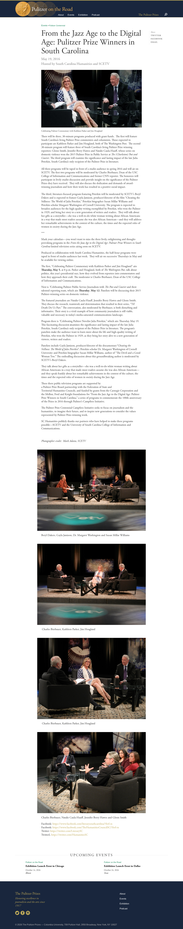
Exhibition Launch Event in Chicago (45, 866)
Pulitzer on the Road (34, 862)
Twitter (156, 35)
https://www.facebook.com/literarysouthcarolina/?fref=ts (82, 824)
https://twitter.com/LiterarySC (66, 831)
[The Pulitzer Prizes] (148, 14)
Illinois (28, 873)
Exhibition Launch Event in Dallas (122, 866)
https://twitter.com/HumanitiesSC (69, 835)
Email (154, 42)
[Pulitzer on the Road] (43, 6)
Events (71, 15)
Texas (106, 873)
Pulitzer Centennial (57, 25)
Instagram (28, 913)
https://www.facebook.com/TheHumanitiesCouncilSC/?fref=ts (86, 827)
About (61, 15)
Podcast (96, 15)
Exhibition (83, 15)
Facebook (157, 39)
